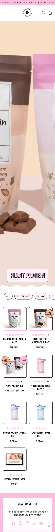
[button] (43, 12)
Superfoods (23, 296)
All (8, 296)
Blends (41, 296)
